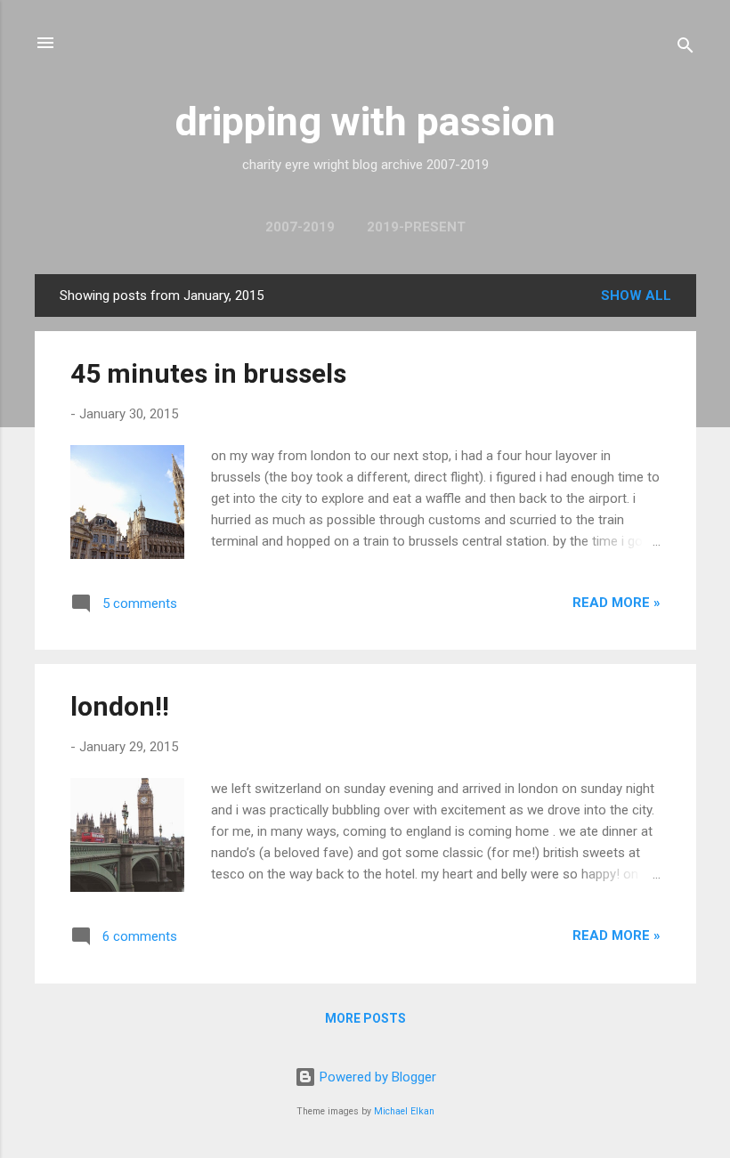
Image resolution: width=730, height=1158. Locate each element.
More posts (365, 1018)
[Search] (685, 48)
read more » (616, 603)
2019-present (416, 227)
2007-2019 (300, 227)
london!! (119, 706)
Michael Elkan (404, 1111)
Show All (636, 295)
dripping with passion (365, 121)
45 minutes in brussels (208, 373)
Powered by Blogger (376, 1077)
